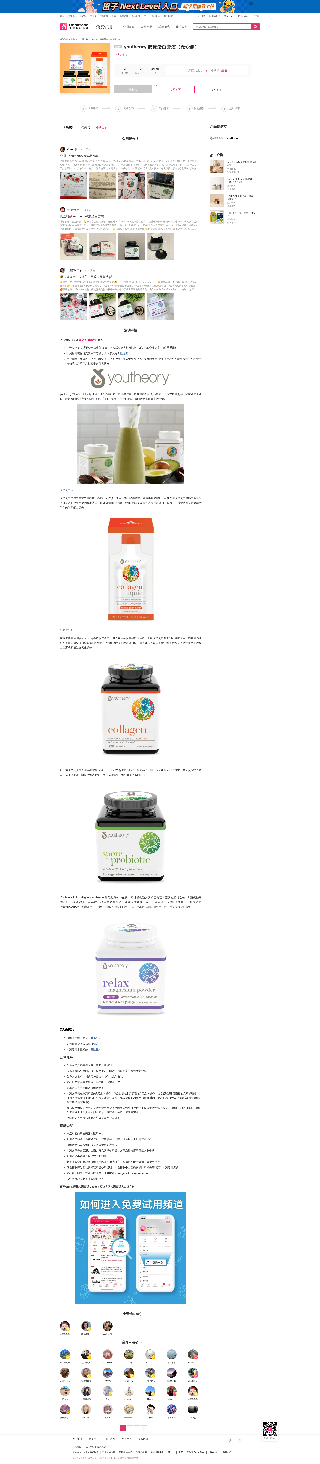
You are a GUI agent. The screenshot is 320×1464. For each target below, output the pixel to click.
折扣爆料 (124, 15)
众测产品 (146, 27)
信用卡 (93, 15)
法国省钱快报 (125, 1452)
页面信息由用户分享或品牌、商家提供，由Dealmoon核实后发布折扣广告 (105, 1457)
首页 (62, 15)
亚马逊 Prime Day (195, 1452)
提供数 (125, 73)
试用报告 (164, 27)
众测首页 (129, 27)
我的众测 (182, 27)
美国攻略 (104, 15)
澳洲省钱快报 (157, 1452)
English (244, 15)
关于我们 (77, 1438)
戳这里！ (125, 353)
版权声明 (143, 1438)
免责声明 (126, 1438)
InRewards (213, 1452)
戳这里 (95, 1038)
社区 (114, 15)
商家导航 (136, 15)
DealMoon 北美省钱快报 (74, 25)
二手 (146, 15)
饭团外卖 (156, 15)
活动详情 (85, 127)
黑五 (180, 1452)
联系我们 (216, 15)
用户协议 (89, 1446)
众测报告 (68, 127)
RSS (240, 1440)
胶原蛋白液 (66, 490)
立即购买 (175, 89)
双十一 (171, 1452)
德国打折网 (141, 1452)
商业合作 (110, 1438)
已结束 (133, 89)
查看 (224, 70)
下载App (230, 16)
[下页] (144, 1428)
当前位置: (64, 39)
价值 (155, 73)
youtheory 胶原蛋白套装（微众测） (106, 39)
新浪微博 (230, 1440)
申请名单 (101, 127)
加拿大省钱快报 (90, 1452)
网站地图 (76, 1446)
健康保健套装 (68, 630)
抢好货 (83, 15)
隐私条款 (102, 1446)
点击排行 (72, 15)
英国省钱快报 (108, 1452)
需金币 (138, 73)
